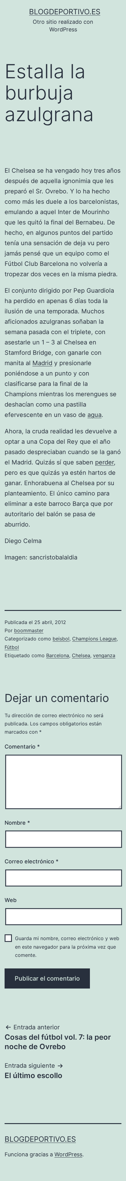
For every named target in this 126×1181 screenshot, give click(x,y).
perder (104, 462)
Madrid (42, 363)
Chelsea (81, 655)
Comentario (22, 746)
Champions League (94, 639)
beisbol (61, 639)
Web (11, 900)
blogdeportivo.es (64, 11)
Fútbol (12, 647)
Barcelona (57, 655)
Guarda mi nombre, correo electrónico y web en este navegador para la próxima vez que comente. (67, 946)
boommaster (28, 630)
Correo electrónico (31, 861)
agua (94, 414)
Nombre (17, 823)
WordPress (68, 1154)
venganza (104, 655)
